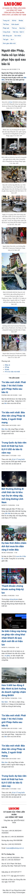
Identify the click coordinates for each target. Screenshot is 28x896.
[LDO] (14, 479)
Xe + (12, 39)
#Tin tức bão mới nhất (12, 372)
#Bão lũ (7, 365)
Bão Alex (5, 429)
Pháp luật (6, 28)
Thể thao (6, 24)
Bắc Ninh (5, 702)
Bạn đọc (22, 28)
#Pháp (7, 367)
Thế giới (5, 39)
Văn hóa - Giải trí (18, 32)
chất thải (7, 513)
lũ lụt (10, 102)
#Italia (7, 369)
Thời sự (14, 28)
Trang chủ (6, 20)
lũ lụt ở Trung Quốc (18, 459)
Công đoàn (6, 32)
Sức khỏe (17, 36)
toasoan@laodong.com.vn (15, 848)
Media (21, 20)
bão (5, 403)
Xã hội (14, 20)
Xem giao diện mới (9, 43)
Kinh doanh (15, 24)
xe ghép (7, 656)
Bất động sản (7, 36)
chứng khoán (13, 599)
